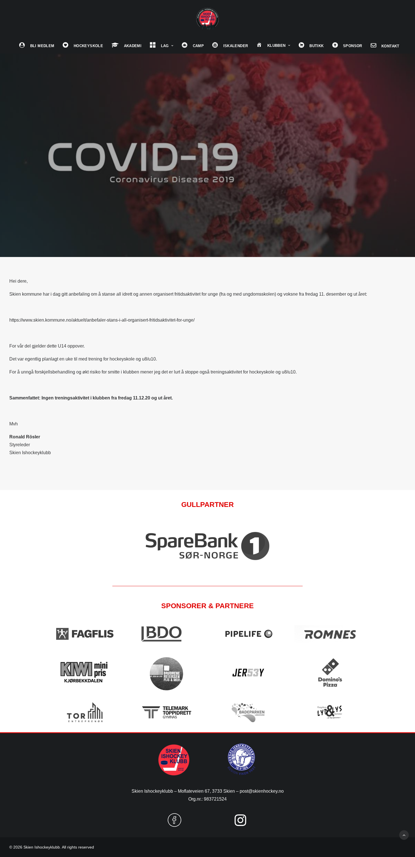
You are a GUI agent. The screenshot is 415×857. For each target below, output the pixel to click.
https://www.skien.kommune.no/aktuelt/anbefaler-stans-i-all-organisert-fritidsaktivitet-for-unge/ (102, 320)
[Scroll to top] (404, 834)
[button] (174, 824)
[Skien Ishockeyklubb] (207, 19)
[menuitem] (37, 45)
